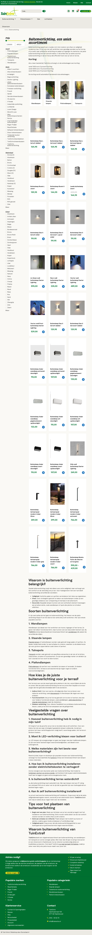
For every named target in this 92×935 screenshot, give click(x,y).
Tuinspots (32, 654)
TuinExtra (53, 758)
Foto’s (68, 2)
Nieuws (75, 2)
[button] (9, 19)
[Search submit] (44, 11)
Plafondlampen (34, 666)
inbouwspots (54, 693)
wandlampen (72, 632)
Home (6, 30)
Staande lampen (34, 642)
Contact (88, 2)
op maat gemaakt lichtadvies (68, 844)
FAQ (82, 2)
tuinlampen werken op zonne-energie (42, 773)
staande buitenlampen (39, 702)
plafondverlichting (75, 700)
